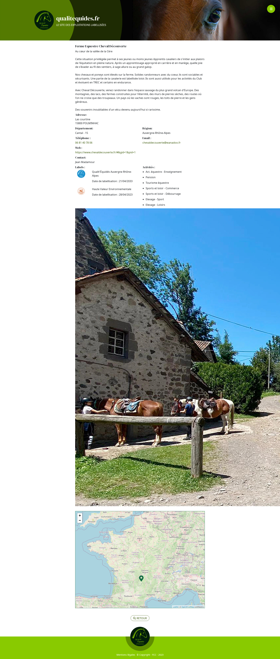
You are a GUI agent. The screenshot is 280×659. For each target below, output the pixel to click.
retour (142, 618)
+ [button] (80, 515)
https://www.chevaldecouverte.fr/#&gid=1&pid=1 (105, 152)
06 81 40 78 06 (83, 142)
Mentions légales (126, 654)
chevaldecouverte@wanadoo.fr (161, 142)
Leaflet (175, 606)
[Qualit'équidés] (44, 20)
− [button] (80, 520)
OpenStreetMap (187, 606)
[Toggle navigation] (271, 9)
